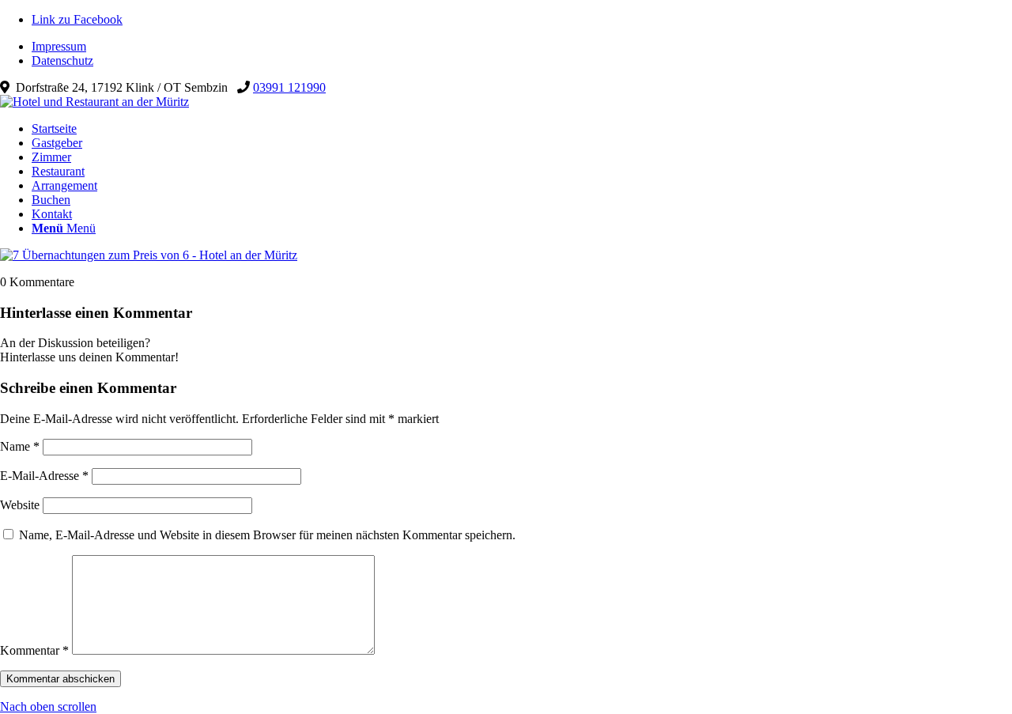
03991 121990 (289, 87)
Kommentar (34, 650)
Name (20, 446)
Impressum (59, 46)
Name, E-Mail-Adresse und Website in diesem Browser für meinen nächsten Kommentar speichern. (267, 535)
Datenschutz (62, 60)
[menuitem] (522, 47)
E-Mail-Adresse (44, 475)
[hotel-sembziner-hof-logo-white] (94, 101)
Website (20, 505)
